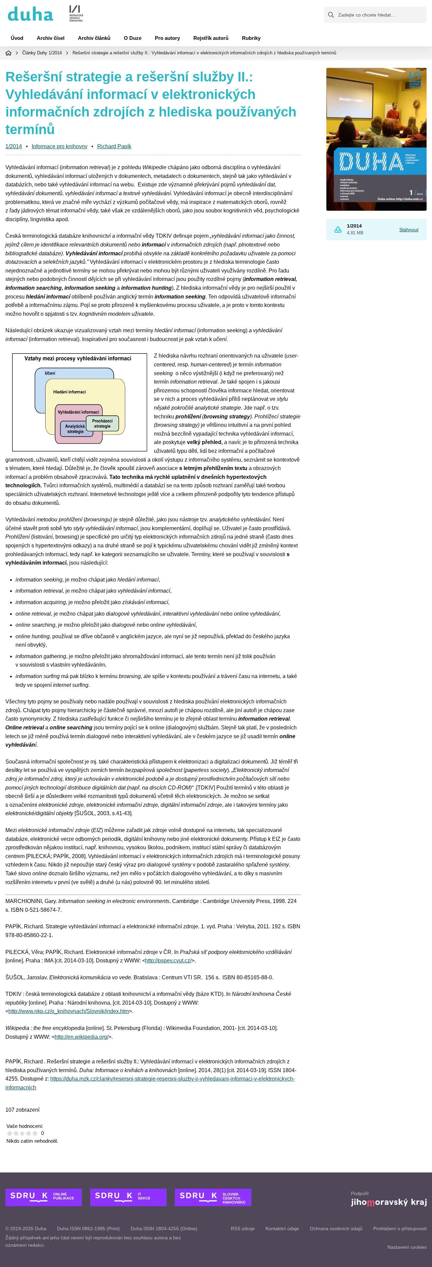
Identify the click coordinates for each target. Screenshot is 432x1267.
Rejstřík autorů (210, 38)
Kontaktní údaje (282, 1228)
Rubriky (251, 38)
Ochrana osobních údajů (336, 1228)
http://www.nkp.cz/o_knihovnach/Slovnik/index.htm (68, 1011)
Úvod (17, 38)
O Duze (132, 38)
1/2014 (55, 52)
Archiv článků (94, 38)
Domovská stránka (8, 53)
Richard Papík (114, 146)
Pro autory (167, 38)
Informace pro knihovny (59, 146)
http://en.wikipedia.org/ (81, 1037)
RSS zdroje (243, 1228)
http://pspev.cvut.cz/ (168, 960)
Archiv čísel (50, 38)
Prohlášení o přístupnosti (400, 1228)
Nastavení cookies (407, 1247)
